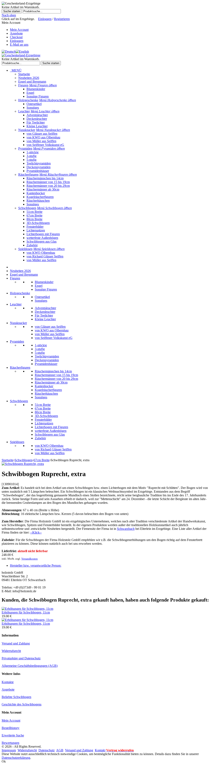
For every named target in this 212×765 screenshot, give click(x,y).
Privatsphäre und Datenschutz (21, 658)
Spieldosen (25, 249)
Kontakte (8, 682)
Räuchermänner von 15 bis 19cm (48, 182)
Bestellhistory (10, 728)
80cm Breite (34, 219)
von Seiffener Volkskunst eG (45, 145)
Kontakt (100, 750)
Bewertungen (10, 743)
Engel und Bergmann (32, 81)
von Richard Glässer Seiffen (44, 256)
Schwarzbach (126, 528)
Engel (30, 92)
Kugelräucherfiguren (40, 197)
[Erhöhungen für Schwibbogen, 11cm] (27, 608)
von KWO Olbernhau (40, 252)
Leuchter (24, 111)
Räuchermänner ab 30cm (42, 189)
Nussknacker (26, 130)
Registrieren (62, 19)
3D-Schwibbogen (38, 223)
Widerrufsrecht (11, 651)
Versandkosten (29, 558)
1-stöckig (32, 152)
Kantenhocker (35, 193)
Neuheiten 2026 (28, 78)
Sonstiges (32, 107)
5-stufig (31, 159)
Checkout (16, 37)
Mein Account (19, 29)
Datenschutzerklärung (16, 757)
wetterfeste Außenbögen (42, 238)
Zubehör (32, 245)
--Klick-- (36, 532)
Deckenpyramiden (38, 167)
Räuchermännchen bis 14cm (45, 178)
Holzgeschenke (28, 100)
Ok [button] (4, 761)
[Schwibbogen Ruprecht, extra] (23, 464)
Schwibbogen (27, 208)
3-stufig (31, 156)
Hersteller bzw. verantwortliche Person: (35, 565)
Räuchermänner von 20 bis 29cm (48, 185)
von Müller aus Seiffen (41, 141)
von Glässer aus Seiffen (41, 133)
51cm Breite (34, 211)
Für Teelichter (35, 122)
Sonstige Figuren (37, 96)
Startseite (24, 74)
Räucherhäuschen (38, 200)
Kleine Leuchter (37, 126)
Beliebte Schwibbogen (16, 697)
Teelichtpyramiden (38, 163)
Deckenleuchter (36, 118)
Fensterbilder (34, 226)
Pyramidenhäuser (37, 171)
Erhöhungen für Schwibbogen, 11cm (26, 612)
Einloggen (45, 19)
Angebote (16, 33)
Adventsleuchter (37, 115)
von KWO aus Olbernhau (43, 137)
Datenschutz (47, 750)
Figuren (23, 85)
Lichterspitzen (35, 230)
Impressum (9, 750)
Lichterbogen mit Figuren (43, 234)
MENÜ (16, 70)
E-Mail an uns (19, 44)
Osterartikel (34, 104)
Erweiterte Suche (13, 735)
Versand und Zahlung (16, 643)
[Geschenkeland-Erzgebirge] (21, 55)
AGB (59, 750)
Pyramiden (25, 148)
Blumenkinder (35, 89)
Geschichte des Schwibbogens (21, 704)
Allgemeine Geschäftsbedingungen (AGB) (30, 665)
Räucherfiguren (28, 174)
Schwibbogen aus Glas (41, 241)
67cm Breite (34, 215)
